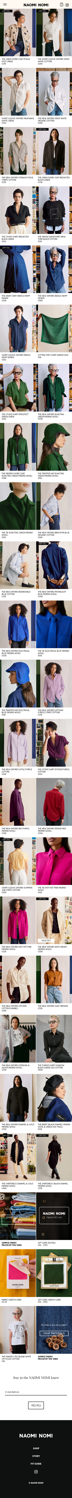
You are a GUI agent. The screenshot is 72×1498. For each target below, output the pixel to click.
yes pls (36, 1405)
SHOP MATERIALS (54, 1333)
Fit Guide (36, 1463)
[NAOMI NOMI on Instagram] (67, 4)
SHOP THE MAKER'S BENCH (18, 1219)
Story (36, 1456)
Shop (36, 1448)
